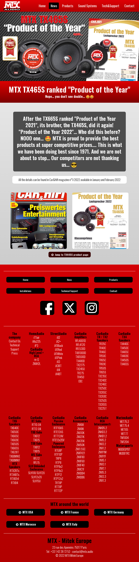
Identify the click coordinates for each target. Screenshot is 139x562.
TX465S (124, 364)
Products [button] (113, 280)
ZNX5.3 (102, 472)
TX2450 (80, 369)
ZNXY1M (102, 452)
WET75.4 (124, 426)
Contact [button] (113, 291)
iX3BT (58, 366)
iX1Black (58, 346)
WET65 (124, 430)
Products (67, 5)
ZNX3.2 (102, 444)
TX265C (102, 392)
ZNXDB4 (80, 473)
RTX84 (14, 483)
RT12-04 (36, 429)
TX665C (14, 436)
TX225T (102, 408)
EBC (81, 381)
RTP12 (58, 475)
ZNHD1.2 (102, 436)
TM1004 (124, 438)
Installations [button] (25, 291)
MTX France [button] (71, 512)
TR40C (102, 348)
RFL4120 (80, 345)
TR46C (102, 352)
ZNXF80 (81, 457)
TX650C (14, 432)
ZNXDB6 (80, 477)
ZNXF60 (81, 461)
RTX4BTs (14, 475)
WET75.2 (124, 422)
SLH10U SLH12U (36, 473)
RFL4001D (80, 341)
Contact (129, 5)
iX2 (58, 337)
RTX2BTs (14, 471)
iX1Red (58, 350)
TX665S (14, 448)
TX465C (124, 352)
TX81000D (80, 353)
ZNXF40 (81, 465)
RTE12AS (58, 432)
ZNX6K (80, 425)
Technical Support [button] (69, 291)
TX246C (102, 384)
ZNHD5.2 (102, 428)
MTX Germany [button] (115, 512)
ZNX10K (80, 433)
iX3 (58, 362)
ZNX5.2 (102, 440)
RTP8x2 (58, 467)
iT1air (36, 337)
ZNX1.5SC (80, 449)
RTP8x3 (58, 471)
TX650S (14, 444)
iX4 (58, 370)
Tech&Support (110, 5)
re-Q (36, 359)
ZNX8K (80, 429)
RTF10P (58, 454)
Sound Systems (87, 5)
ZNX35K (80, 441)
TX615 (36, 440)
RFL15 (36, 463)
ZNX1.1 (102, 468)
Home (42, 5)
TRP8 (58, 458)
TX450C (124, 348)
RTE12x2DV (58, 440)
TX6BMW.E (14, 456)
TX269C (102, 396)
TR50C (102, 356)
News (54, 5)
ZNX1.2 (102, 448)
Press (15, 353)
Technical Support (15, 347)
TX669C (14, 440)
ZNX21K (80, 437)
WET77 (124, 434)
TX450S (124, 360)
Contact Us (14, 341)
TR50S (102, 368)
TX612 (36, 436)
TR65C (102, 360)
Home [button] (25, 280)
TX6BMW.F (14, 460)
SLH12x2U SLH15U (36, 479)
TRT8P (58, 483)
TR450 (80, 377)
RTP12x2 (58, 479)
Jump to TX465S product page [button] (71, 254)
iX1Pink (58, 358)
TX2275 (80, 365)
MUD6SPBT (124, 449)
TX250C (102, 388)
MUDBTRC (124, 453)
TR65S (102, 372)
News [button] (69, 280)
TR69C (102, 364)
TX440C (124, 344)
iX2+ (58, 341)
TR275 (80, 373)
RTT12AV (58, 436)
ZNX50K (80, 445)
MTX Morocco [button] (27, 524)
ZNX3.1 (102, 464)
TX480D (80, 361)
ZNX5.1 (102, 460)
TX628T (14, 452)
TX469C (124, 356)
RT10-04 (36, 425)
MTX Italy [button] (71, 524)
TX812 (36, 447)
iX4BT (58, 374)
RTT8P (58, 487)
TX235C (102, 376)
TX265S (102, 404)
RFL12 (36, 458)
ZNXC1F (80, 469)
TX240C (102, 380)
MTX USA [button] (27, 512)
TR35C (102, 344)
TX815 (36, 451)
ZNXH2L (37, 364)
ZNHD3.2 (102, 432)
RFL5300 (80, 349)
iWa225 (36, 341)
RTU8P (58, 450)
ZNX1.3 (102, 480)
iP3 (36, 346)
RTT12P (58, 491)
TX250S (102, 400)
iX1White (58, 354)
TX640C (14, 428)
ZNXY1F (102, 456)
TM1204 (124, 442)
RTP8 (58, 463)
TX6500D (80, 357)
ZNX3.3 (102, 476)
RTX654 (14, 479)
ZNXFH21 (80, 453)
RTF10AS (58, 428)
